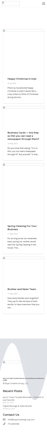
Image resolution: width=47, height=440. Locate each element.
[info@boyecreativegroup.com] (5, 419)
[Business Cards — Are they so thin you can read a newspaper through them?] (23, 116)
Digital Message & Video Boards (17, 406)
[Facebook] (4, 428)
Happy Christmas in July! (21, 78)
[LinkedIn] (9, 428)
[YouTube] (6, 428)
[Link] (11, 3)
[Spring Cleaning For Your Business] (23, 192)
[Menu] (44, 4)
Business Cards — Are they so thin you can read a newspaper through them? (23, 136)
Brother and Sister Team (21, 289)
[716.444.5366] (5, 423)
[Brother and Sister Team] (23, 270)
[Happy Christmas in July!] (23, 51)
